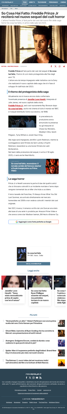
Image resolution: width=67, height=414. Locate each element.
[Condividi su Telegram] (64, 66)
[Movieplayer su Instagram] (33, 377)
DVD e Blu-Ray (54, 5)
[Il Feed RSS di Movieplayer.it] (40, 377)
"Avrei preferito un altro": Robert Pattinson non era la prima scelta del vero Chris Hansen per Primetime (31, 322)
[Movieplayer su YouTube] (37, 377)
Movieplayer (5, 8)
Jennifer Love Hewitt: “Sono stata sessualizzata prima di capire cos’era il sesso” (14, 295)
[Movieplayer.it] (7, 2)
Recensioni (5, 5)
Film (24, 2)
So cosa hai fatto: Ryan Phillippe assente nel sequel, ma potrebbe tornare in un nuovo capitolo (40, 297)
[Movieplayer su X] (30, 377)
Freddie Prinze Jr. (15, 105)
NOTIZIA (3, 66)
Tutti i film (23, 5)
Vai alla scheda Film (33, 264)
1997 (31, 255)
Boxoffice (63, 5)
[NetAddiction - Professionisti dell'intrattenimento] (37, 399)
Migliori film (14, 5)
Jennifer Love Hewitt (37, 99)
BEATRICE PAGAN (13, 66)
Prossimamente (43, 5)
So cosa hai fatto (15, 108)
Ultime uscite (32, 5)
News (16, 8)
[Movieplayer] (33, 374)
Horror (36, 255)
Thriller (41, 255)
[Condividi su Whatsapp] (59, 66)
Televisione (42, 2)
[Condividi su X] (55, 66)
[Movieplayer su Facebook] (26, 377)
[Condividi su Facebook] (51, 66)
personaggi (53, 2)
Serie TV (32, 2)
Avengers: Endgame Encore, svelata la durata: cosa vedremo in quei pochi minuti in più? (28, 342)
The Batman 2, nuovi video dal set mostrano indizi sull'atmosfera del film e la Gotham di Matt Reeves (27, 361)
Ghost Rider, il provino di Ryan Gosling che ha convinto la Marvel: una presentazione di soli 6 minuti (30, 332)
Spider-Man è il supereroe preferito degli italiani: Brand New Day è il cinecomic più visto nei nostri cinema (31, 351)
